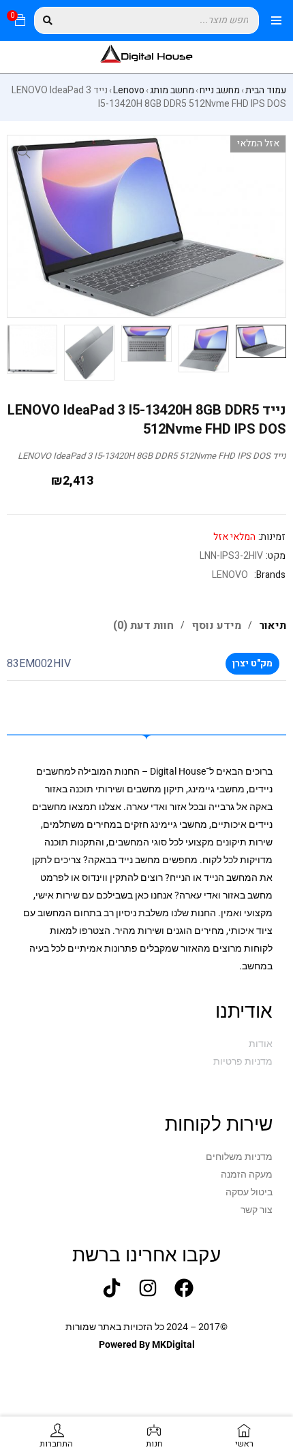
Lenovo (128, 90)
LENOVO (230, 575)
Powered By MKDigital (147, 1344)
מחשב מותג (172, 90)
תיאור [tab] (272, 625)
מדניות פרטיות (243, 1061)
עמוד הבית (265, 90)
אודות (261, 1043)
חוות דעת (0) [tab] (143, 625)
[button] (24, 152)
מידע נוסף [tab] (216, 625)
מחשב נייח (220, 90)
